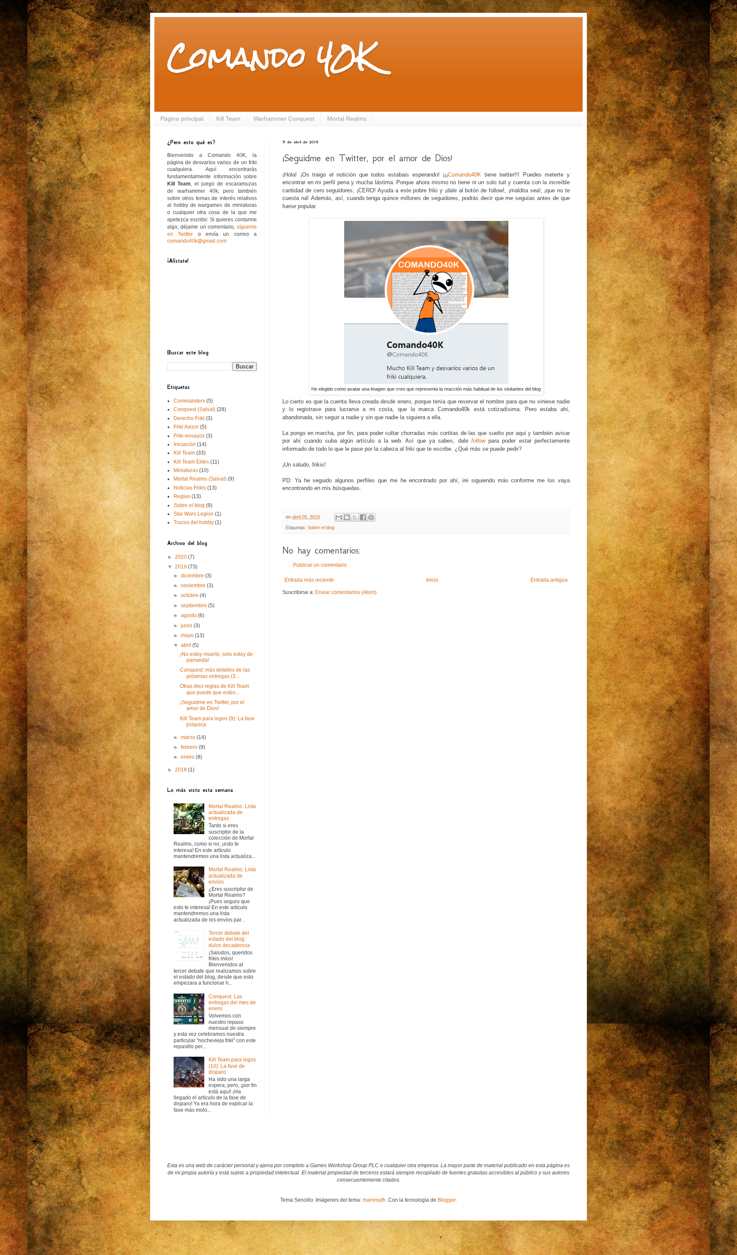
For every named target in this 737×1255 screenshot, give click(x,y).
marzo (189, 737)
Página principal (181, 118)
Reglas (182, 496)
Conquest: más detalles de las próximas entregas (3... (215, 673)
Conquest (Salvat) (194, 409)
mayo (188, 635)
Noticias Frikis (190, 488)
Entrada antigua (549, 580)
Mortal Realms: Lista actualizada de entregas (232, 812)
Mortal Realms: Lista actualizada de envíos (232, 876)
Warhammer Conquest (283, 118)
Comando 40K (271, 57)
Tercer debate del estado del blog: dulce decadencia (229, 939)
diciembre (193, 576)
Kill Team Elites (191, 462)
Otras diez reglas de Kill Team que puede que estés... (214, 689)
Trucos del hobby (194, 522)
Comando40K (464, 174)
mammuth (374, 1200)
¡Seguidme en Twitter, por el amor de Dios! (212, 705)
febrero (190, 747)
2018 (181, 770)
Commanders (189, 401)
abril (186, 645)
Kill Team (228, 118)
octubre (190, 595)
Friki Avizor (186, 427)
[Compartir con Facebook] (363, 517)
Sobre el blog (321, 527)
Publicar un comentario (320, 565)
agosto (189, 615)
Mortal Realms (346, 118)
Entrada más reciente (309, 580)
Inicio (432, 580)
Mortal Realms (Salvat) (200, 479)
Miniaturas (186, 470)
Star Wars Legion (194, 514)
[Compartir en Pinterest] (371, 517)
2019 (181, 567)
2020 (181, 557)
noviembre (194, 585)
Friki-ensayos (189, 436)
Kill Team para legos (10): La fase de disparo (232, 1066)
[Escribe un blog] (346, 517)
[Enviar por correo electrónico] (338, 517)
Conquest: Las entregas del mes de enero (232, 1003)
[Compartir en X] (355, 517)
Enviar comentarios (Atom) (346, 592)
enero (188, 757)
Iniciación (185, 444)
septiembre (194, 606)
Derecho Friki (189, 418)
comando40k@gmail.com (196, 241)
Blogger (447, 1200)
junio (187, 626)
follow (478, 441)
